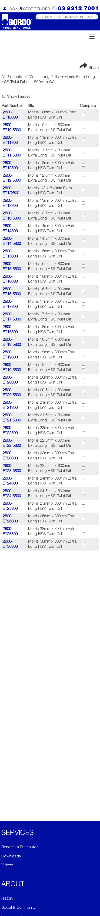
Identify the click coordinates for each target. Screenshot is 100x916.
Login (12, 9)
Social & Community (18, 907)
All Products (11, 77)
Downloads (11, 856)
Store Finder (36, 9)
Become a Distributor (19, 847)
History (7, 898)
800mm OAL (45, 82)
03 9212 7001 (78, 8)
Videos (7, 865)
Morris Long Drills (44, 77)
